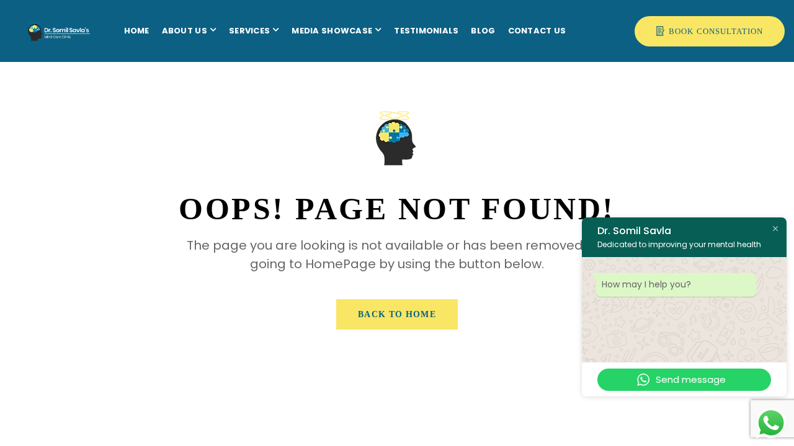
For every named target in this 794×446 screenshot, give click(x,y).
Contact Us (537, 31)
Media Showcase (332, 31)
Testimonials (426, 31)
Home (136, 31)
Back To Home (396, 314)
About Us (184, 31)
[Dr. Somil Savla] (40, 15)
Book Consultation (716, 31)
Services (249, 31)
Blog (483, 31)
